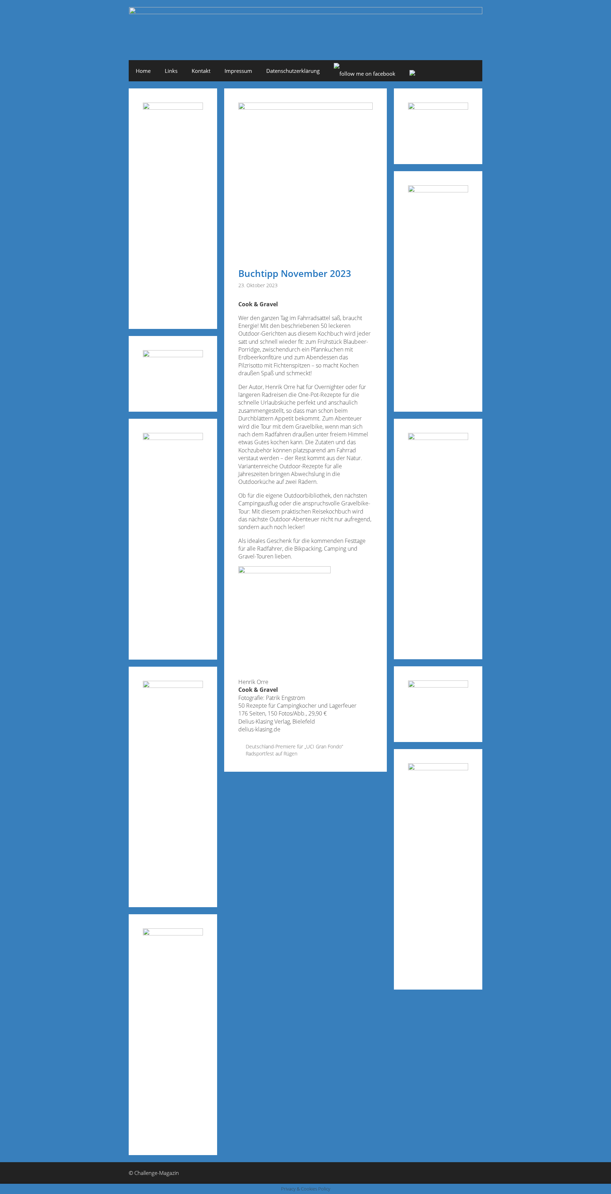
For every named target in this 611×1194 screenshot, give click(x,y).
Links (171, 70)
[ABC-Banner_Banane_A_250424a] (438, 768)
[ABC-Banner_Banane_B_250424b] (173, 686)
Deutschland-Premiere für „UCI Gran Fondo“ (294, 746)
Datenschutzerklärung (293, 70)
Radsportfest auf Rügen (271, 753)
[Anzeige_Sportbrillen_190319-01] (173, 438)
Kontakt (201, 70)
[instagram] (412, 73)
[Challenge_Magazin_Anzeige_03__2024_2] (173, 107)
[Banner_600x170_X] (438, 190)
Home (143, 70)
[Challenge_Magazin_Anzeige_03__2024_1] (438, 438)
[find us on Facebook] (364, 73)
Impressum (238, 70)
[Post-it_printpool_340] (173, 355)
